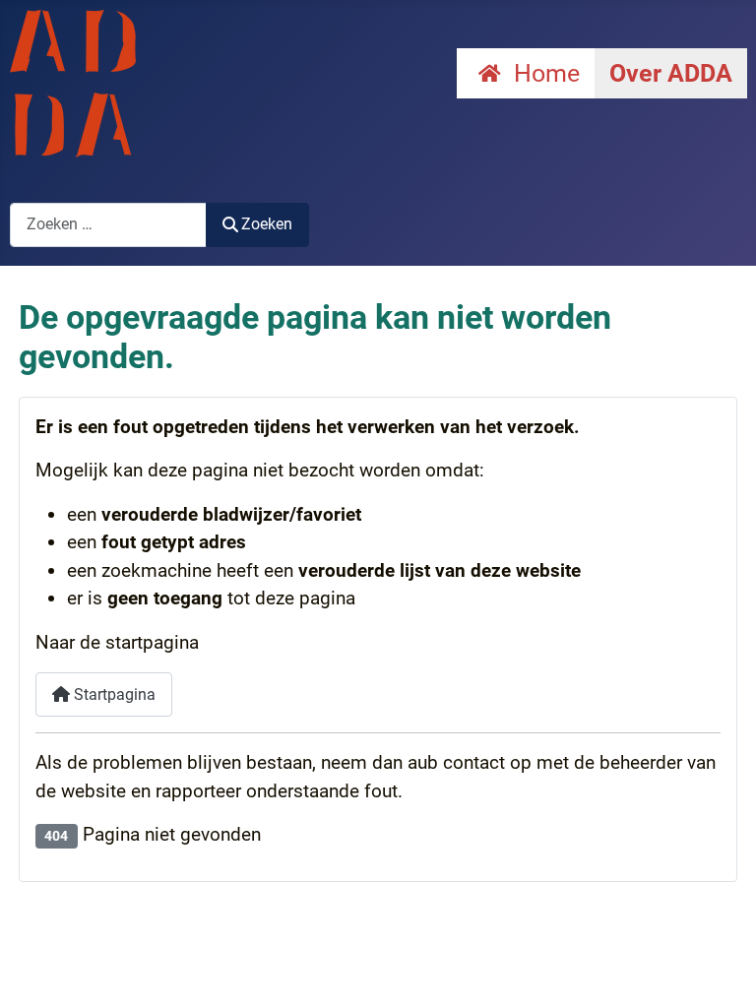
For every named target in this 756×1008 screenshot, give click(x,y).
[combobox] (108, 225)
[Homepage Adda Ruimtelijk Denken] (73, 82)
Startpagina (113, 694)
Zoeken (266, 224)
